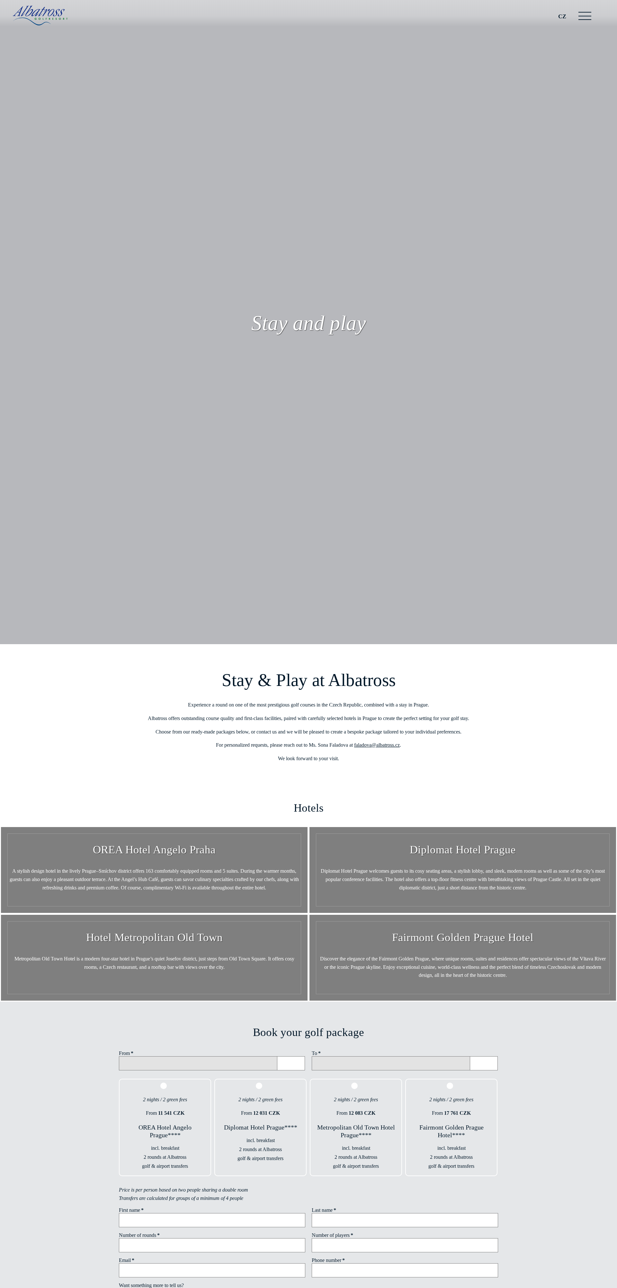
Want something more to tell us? (151, 1285)
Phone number (328, 1260)
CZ (562, 16)
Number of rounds (139, 1235)
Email (126, 1260)
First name (131, 1210)
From (126, 1053)
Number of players (332, 1235)
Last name (324, 1210)
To (316, 1053)
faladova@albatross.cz (377, 745)
